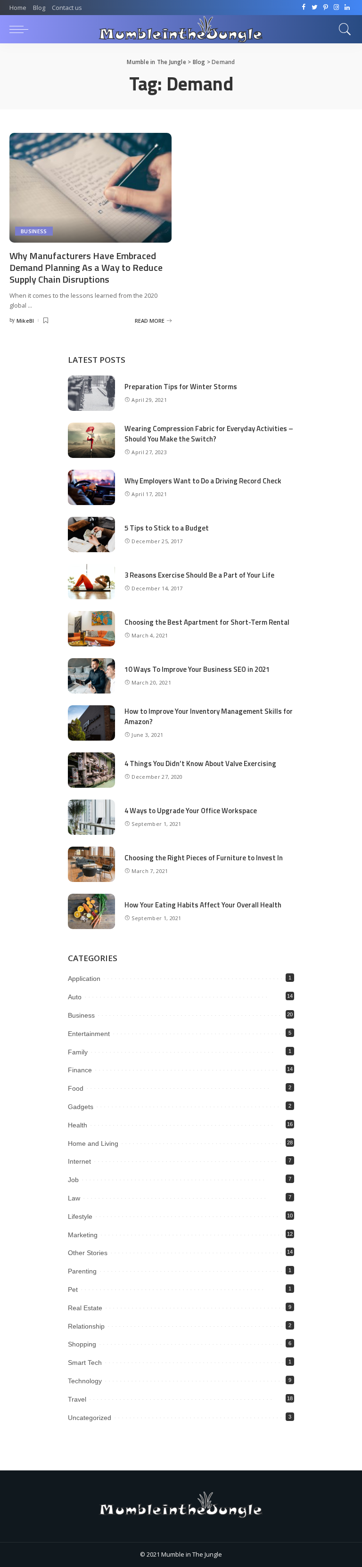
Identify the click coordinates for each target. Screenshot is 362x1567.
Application (84, 978)
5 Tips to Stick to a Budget (166, 527)
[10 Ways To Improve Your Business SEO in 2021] (91, 676)
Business (34, 231)
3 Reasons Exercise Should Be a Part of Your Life (199, 575)
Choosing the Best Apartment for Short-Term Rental (206, 622)
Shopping (82, 1344)
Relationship (86, 1326)
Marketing (83, 1235)
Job (73, 1179)
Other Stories (87, 1253)
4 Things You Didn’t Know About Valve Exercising (200, 763)
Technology (85, 1381)
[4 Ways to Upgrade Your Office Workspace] (91, 817)
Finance (80, 1070)
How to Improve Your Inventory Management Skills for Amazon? (208, 716)
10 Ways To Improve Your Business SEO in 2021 (197, 669)
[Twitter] (314, 7)
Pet (73, 1289)
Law (74, 1198)
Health (77, 1125)
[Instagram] (336, 7)
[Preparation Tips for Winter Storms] (91, 393)
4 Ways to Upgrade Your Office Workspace (190, 810)
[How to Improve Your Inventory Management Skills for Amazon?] (91, 723)
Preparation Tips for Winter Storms (180, 386)
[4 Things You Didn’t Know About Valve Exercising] (91, 770)
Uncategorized (89, 1417)
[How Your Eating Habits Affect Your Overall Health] (91, 911)
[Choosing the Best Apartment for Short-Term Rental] (91, 628)
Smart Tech (85, 1362)
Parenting (82, 1271)
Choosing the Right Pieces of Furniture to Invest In (203, 857)
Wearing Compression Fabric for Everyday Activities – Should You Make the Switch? (208, 434)
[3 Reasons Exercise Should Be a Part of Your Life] (91, 581)
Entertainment (89, 1033)
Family (78, 1052)
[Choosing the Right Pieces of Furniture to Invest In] (91, 864)
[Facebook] (303, 7)
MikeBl (25, 320)
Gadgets (80, 1106)
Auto (75, 997)
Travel (77, 1399)
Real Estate (85, 1308)
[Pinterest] (325, 7)
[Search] (343, 29)
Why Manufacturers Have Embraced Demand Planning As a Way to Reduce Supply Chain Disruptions (86, 267)
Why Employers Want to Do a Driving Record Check (202, 480)
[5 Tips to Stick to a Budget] (91, 534)
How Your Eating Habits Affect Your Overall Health (202, 904)
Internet (79, 1161)
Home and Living (93, 1143)
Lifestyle (80, 1216)
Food (75, 1088)
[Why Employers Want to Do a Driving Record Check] (91, 487)
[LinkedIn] (347, 7)
